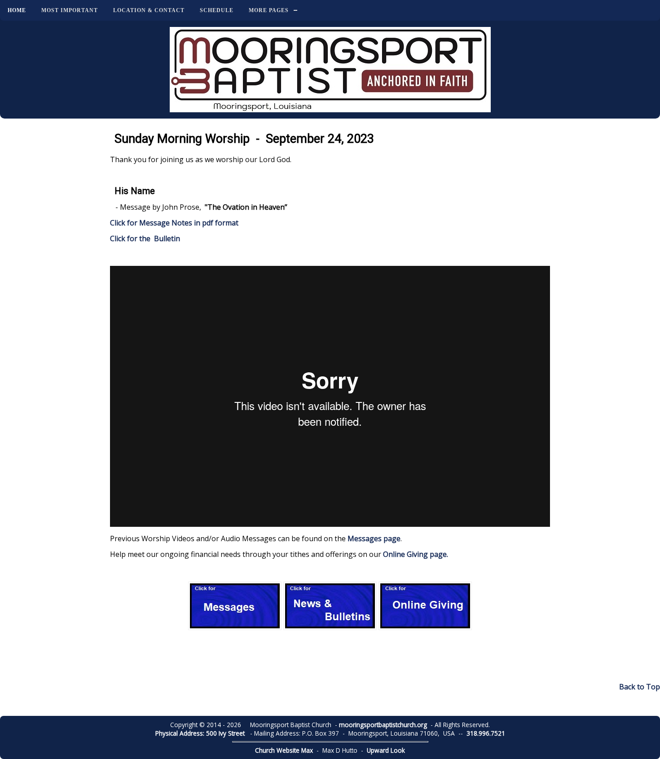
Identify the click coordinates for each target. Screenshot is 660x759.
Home (17, 10)
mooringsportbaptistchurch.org (383, 724)
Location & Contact (149, 10)
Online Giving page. (415, 554)
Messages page (374, 538)
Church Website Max (284, 750)
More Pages (269, 10)
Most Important (69, 10)
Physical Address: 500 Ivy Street (200, 733)
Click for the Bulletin (146, 238)
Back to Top (639, 687)
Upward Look (386, 750)
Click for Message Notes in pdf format (174, 223)
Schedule (216, 10)
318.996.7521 (485, 733)
